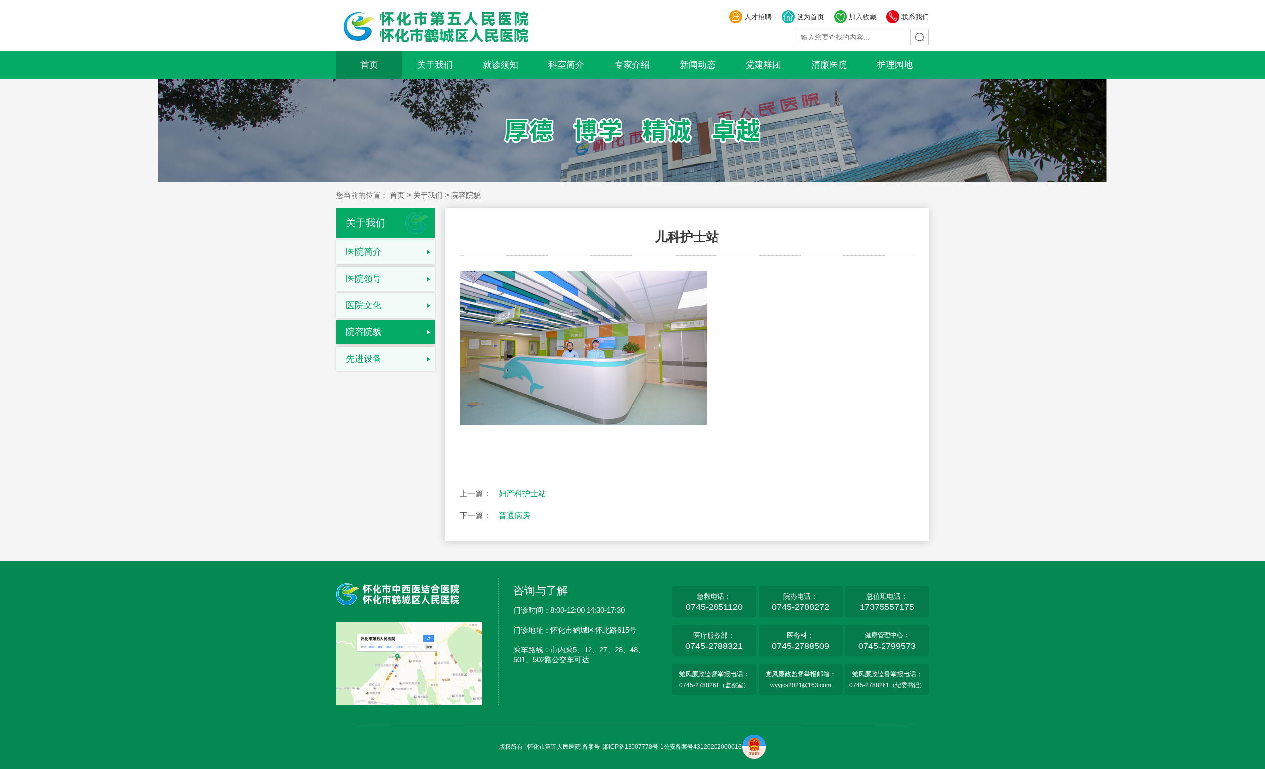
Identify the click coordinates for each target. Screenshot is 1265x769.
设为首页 (810, 17)
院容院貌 (363, 332)
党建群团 (763, 65)
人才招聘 (758, 17)
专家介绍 (632, 65)
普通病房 (514, 515)
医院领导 (363, 278)
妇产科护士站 (522, 493)
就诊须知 (500, 65)
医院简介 (363, 252)
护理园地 (895, 65)
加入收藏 (863, 17)
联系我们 (915, 17)
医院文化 (363, 305)
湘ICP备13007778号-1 (633, 746)
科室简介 (566, 65)
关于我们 (435, 65)
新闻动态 (698, 65)
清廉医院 (829, 65)
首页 (369, 65)
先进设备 (363, 359)
